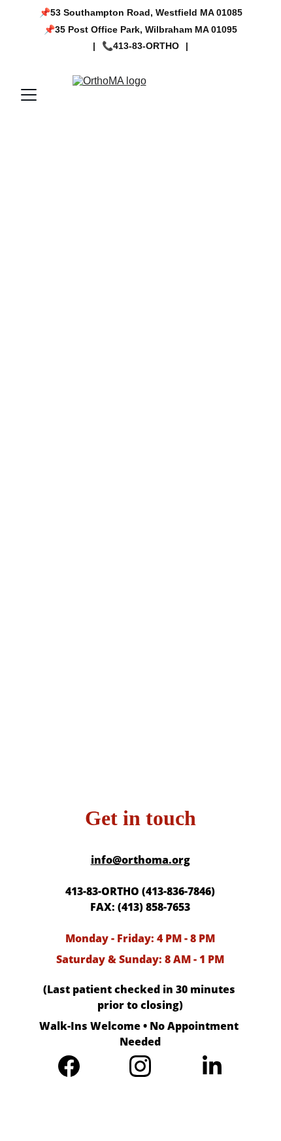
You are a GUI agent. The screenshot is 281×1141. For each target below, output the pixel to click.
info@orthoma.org (140, 860)
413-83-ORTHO (146, 46)
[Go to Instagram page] (140, 1066)
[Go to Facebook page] (69, 1066)
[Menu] (29, 95)
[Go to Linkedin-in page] (212, 1066)
